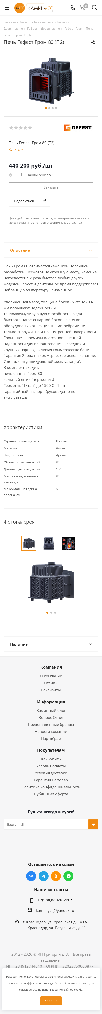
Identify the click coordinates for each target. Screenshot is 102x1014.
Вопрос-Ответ (51, 717)
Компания (51, 667)
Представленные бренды (51, 724)
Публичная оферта (51, 793)
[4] (25, 128)
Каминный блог (51, 710)
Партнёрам (51, 738)
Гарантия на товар (51, 779)
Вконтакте (31, 876)
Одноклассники (56, 876)
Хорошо (51, 1000)
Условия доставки (51, 772)
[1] (11, 128)
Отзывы (51, 682)
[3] (21, 128)
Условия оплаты (51, 765)
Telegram (44, 876)
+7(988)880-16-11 (53, 899)
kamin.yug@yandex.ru (55, 910)
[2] (16, 128)
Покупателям (51, 750)
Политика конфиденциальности (51, 786)
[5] (30, 128)
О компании (51, 675)
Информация (51, 702)
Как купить (51, 758)
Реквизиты (51, 689)
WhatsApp (68, 876)
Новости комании (51, 731)
